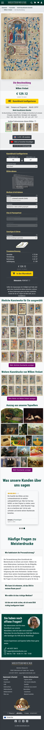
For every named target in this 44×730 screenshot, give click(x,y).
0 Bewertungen (26, 146)
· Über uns (6, 694)
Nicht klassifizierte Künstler (25, 8)
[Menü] (2, 3)
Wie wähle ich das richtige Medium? (19, 595)
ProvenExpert (17, 520)
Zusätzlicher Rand (11, 164)
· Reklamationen (7, 692)
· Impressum (6, 682)
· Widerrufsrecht (7, 689)
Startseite (4, 8)
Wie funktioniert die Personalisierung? (20, 552)
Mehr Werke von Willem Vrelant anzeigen (22, 399)
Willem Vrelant (8, 10)
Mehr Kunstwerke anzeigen (22, 470)
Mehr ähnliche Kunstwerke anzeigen (22, 365)
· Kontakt (5, 679)
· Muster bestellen (29, 694)
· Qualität (26, 684)
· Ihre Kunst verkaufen (30, 682)
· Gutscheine (27, 692)
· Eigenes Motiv (28, 679)
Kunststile (12, 8)
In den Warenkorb (23, 273)
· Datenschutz (7, 687)
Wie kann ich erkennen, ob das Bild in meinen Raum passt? (19, 587)
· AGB (4, 684)
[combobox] (22, 166)
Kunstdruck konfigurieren (23, 101)
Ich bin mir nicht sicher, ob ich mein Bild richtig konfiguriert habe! (20, 604)
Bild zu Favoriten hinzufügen (23, 142)
